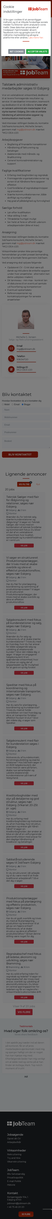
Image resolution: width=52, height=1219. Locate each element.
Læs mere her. (36, 37)
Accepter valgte (37, 51)
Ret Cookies (16, 51)
